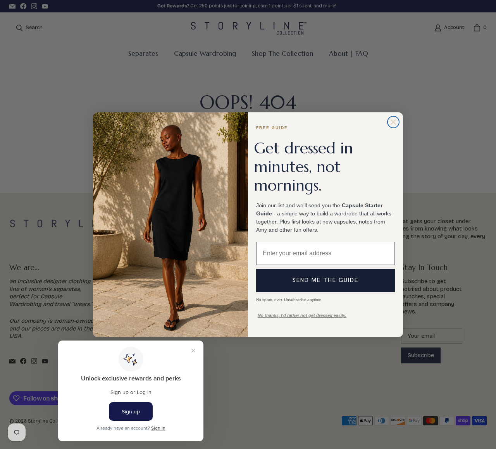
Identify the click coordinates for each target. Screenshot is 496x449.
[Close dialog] (393, 122)
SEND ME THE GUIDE (325, 280)
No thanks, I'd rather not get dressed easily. (302, 315)
